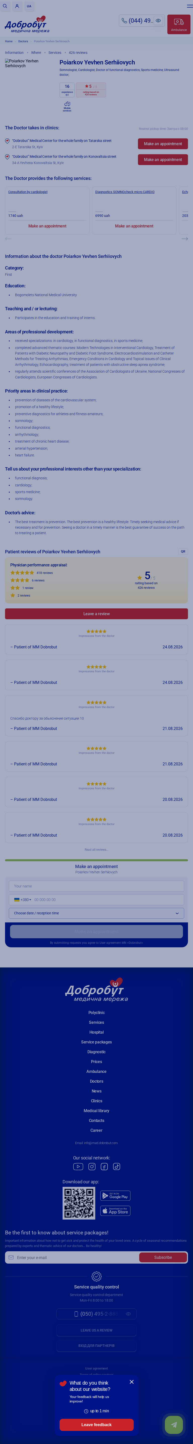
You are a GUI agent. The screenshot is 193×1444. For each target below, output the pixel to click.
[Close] (132, 1382)
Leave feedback (96, 1425)
